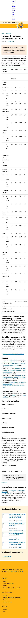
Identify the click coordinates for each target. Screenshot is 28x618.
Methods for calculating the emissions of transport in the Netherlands (14, 377)
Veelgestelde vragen (8, 583)
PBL (12, 571)
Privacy (5, 600)
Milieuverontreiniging (14, 539)
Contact (5, 585)
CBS (9, 571)
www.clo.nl (8, 493)
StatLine (14, 395)
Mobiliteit (20, 547)
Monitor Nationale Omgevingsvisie (12, 588)
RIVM (15, 571)
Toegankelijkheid (7, 602)
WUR (21, 571)
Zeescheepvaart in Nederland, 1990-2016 (13, 354)
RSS (4, 612)
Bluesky (5, 609)
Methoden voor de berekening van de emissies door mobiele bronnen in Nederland (14, 370)
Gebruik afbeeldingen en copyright (12, 597)
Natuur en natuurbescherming (16, 530)
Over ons (5, 581)
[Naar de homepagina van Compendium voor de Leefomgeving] (14, 10)
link (8, 52)
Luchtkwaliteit (11, 41)
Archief (5, 595)
